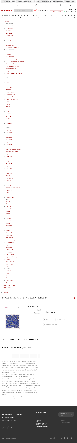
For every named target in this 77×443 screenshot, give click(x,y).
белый (8, 201)
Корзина (74, 5)
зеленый (8, 213)
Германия (37, 313)
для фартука (9, 28)
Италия (8, 275)
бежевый (8, 204)
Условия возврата (58, 1)
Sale (35, 10)
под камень (9, 134)
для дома (8, 40)
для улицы (9, 30)
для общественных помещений (15, 42)
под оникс (9, 142)
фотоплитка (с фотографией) (14, 149)
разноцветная (10, 216)
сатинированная (10, 76)
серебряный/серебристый (13, 257)
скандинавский (10, 94)
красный (8, 208)
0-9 (13, 15)
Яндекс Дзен (11, 427)
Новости (13, 1)
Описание (6, 356)
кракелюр (8, 183)
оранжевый (9, 228)
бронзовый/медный (11, 240)
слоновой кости (10, 261)
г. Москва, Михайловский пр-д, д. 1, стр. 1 (12, 5)
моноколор (9, 137)
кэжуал (8, 125)
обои (7, 161)
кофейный (9, 247)
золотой (8, 221)
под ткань (9, 168)
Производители (27, 1)
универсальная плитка (12, 47)
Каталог (7, 21)
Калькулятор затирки (9, 420)
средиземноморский (12, 99)
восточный (9, 87)
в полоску (9, 185)
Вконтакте (3, 427)
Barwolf (39, 310)
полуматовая (9, 71)
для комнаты (9, 35)
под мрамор (9, 178)
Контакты (36, 1)
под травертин (10, 147)
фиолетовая (9, 237)
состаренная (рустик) (12, 151)
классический (10, 92)
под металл (9, 163)
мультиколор (10, 249)
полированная (10, 56)
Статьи (20, 1)
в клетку (8, 175)
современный (10, 80)
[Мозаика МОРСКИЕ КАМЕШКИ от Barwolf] (12, 323)
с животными (10, 171)
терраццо (8, 130)
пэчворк (8, 89)
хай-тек (8, 104)
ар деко (8, 118)
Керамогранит (7, 287)
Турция (8, 282)
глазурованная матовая (12, 66)
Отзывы (15, 356)
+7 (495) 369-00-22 (71, 9)
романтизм (9, 123)
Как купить (24, 356)
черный (8, 266)
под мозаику (9, 154)
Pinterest (7, 427)
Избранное (64, 5)
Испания (8, 270)
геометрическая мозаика (13, 187)
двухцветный (10, 242)
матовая (8, 51)
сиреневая (9, 235)
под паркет (9, 139)
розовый (8, 218)
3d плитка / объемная (12, 64)
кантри (8, 106)
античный (9, 116)
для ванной (9, 26)
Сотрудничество (69, 1)
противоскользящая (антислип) (14, 73)
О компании (6, 1)
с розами (8, 180)
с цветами (9, 156)
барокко (8, 113)
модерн (8, 109)
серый (8, 259)
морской (8, 101)
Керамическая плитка (9, 285)
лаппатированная (11, 68)
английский (9, 97)
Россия (8, 278)
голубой (8, 206)
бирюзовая (9, 225)
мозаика (8, 195)
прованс (8, 85)
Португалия (9, 280)
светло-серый (10, 254)
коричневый (9, 245)
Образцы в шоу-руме (42, 5)
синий (8, 223)
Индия (8, 273)
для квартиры (10, 45)
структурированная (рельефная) (15, 61)
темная (8, 230)
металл (8, 192)
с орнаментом (10, 197)
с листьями (9, 173)
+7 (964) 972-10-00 (71, 11)
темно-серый (9, 264)
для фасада (9, 33)
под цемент (9, 166)
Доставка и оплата (46, 1)
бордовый (9, 233)
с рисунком (9, 159)
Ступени (5, 292)
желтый (8, 211)
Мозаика (5, 290)
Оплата (33, 356)
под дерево (9, 132)
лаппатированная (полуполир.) (14, 59)
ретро (7, 111)
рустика (8, 121)
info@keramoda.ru (44, 10)
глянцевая (9, 54)
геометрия (9, 190)
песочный (9, 252)
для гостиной (10, 38)
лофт (7, 82)
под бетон (9, 144)
